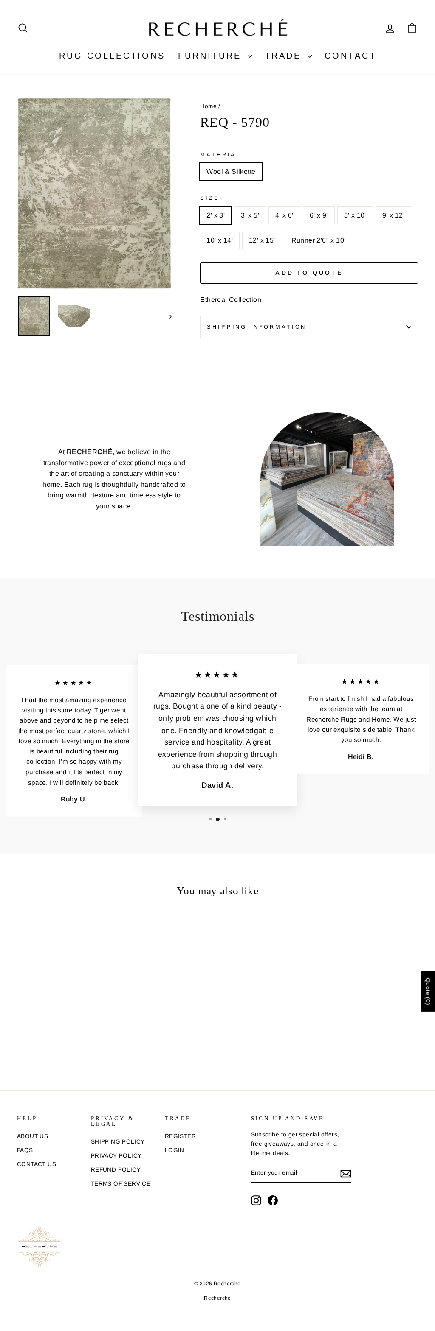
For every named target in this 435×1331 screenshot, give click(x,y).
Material (220, 154)
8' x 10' (355, 215)
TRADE (285, 55)
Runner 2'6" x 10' (318, 240)
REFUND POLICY (116, 1169)
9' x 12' (393, 215)
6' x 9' (319, 215)
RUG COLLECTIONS (112, 55)
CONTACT (350, 55)
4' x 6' (284, 215)
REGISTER (180, 1136)
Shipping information (256, 327)
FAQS (25, 1150)
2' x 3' (215, 215)
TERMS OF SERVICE (120, 1183)
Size (209, 198)
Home (208, 106)
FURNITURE (212, 55)
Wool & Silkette (230, 171)
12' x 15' (262, 240)
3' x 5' (250, 215)
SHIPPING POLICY (118, 1141)
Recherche (217, 1298)
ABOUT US (32, 1136)
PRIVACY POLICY (116, 1155)
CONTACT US (36, 1164)
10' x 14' (219, 240)
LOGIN (174, 1150)
